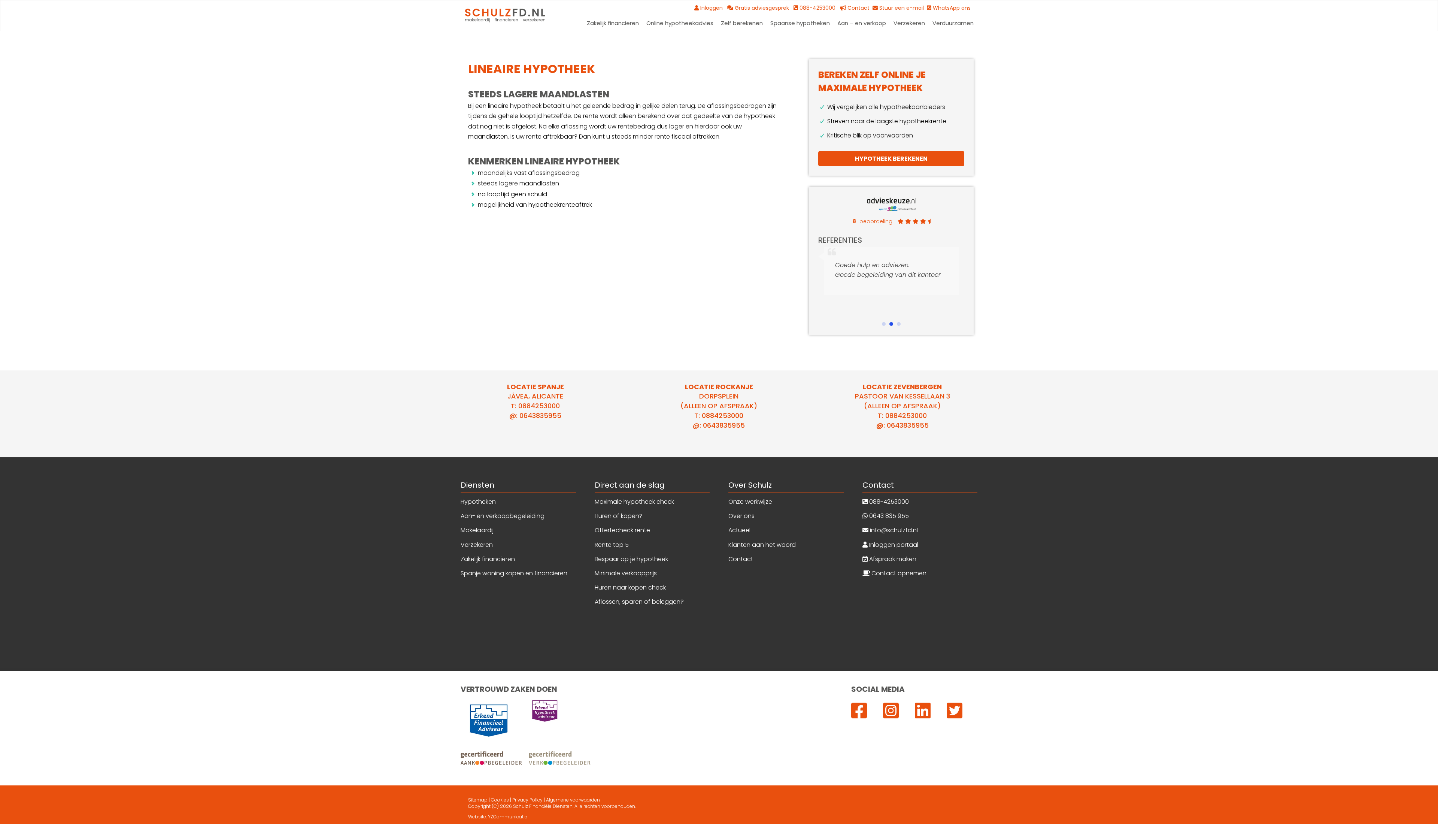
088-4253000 (888, 501)
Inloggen (713, 8)
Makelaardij (477, 530)
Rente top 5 (612, 544)
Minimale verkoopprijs (626, 573)
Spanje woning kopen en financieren (514, 573)
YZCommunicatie (507, 817)
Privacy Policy (527, 800)
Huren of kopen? (619, 516)
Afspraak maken (892, 559)
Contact (859, 8)
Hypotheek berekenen (891, 158)
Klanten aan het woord (762, 544)
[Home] (505, 15)
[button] (884, 324)
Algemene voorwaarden (573, 800)
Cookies (500, 800)
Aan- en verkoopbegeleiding (502, 516)
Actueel (739, 530)
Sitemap (478, 800)
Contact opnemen (898, 573)
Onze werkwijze (750, 501)
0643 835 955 (888, 516)
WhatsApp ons (952, 8)
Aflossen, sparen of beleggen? (639, 601)
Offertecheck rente (622, 530)
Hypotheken (478, 501)
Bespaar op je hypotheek (631, 559)
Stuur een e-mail (902, 8)
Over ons (741, 516)
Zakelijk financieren (488, 559)
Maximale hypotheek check (634, 501)
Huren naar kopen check (630, 587)
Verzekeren (477, 544)
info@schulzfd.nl (893, 530)
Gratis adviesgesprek (763, 8)
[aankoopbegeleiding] (526, 758)
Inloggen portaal (893, 544)
